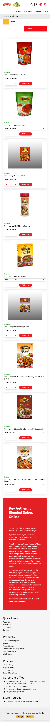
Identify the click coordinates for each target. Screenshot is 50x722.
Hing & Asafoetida (9, 651)
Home (5, 16)
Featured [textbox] (29, 29)
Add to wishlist (43, 53)
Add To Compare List (43, 48)
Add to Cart (25, 83)
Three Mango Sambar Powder (15, 75)
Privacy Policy (8, 665)
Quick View (43, 58)
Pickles (5, 643)
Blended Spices (8, 646)
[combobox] (35, 28)
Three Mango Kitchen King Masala (17, 327)
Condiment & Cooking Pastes (13, 649)
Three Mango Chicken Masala (15, 276)
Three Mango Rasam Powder (15, 125)
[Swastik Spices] (7, 4)
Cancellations (8, 670)
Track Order (7, 625)
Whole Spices (7, 654)
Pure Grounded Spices (11, 641)
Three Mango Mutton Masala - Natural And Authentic (23, 429)
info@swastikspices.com (16, 692)
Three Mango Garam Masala (14, 176)
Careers (6, 630)
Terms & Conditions (10, 673)
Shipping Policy (8, 667)
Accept (20, 717)
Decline (29, 717)
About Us (6, 622)
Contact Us (7, 627)
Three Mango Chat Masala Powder (17, 226)
